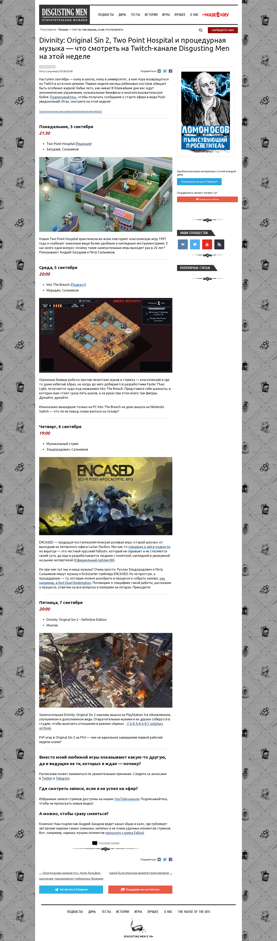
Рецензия (83, 144)
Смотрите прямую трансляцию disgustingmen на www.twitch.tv (70, 111)
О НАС (194, 15)
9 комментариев (109, 842)
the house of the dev (215, 14)
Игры (166, 15)
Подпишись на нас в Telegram (199, 181)
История (151, 15)
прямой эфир (47, 66)
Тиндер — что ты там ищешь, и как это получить (90, 29)
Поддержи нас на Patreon (143, 889)
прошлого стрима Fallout (124, 833)
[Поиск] (200, 30)
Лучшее (180, 15)
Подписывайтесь (63, 97)
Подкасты (106, 15)
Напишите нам (223, 30)
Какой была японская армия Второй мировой (141, 873)
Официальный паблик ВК (94, 560)
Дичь (122, 15)
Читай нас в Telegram (74, 889)
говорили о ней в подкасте (149, 547)
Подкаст (78, 284)
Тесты (135, 15)
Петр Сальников (48, 71)
